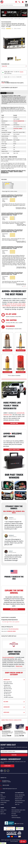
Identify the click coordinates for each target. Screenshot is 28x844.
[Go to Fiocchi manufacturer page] (14, 644)
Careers (2, 804)
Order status (3, 810)
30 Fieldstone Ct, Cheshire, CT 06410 (6, 781)
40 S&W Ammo (7, 685)
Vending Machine (19, 796)
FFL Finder (14, 813)
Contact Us (3, 796)
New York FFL (14, 815)
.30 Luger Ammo (7, 695)
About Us (2, 798)
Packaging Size (5, 64)
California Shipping (16, 817)
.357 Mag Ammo (7, 690)
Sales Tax (17, 804)
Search (26, 5)
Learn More (7, 765)
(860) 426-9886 (19, 2)
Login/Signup (22, 2)
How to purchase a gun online (18, 810)
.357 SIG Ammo (7, 693)
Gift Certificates (18, 802)
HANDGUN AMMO (11, 631)
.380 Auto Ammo (7, 687)
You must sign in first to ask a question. (10, 621)
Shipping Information (20, 800)
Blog (1, 795)
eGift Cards (3, 813)
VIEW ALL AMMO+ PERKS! (14, 449)
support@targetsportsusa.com (10, 788)
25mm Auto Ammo (8, 688)
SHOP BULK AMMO (14, 609)
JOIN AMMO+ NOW (14, 423)
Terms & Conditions (5, 800)
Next (27, 728)
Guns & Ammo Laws (16, 811)
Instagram (1, 771)
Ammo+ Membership (20, 795)
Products (16, 2)
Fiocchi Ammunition (18, 121)
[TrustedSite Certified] (20, 828)
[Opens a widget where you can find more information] (23, 841)
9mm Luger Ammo (8, 681)
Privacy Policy (3, 802)
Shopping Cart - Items (26, 2)
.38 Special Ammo (8, 692)
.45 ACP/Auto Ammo (8, 683)
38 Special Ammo (17, 128)
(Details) (21, 71)
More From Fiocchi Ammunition (11, 720)
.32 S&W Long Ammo (8, 697)
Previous (1, 728)
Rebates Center (18, 798)
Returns (2, 811)
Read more (19, 666)
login (2, 82)
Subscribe (14, 754)
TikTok (8, 771)
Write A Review (17, 28)
